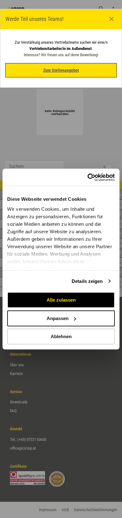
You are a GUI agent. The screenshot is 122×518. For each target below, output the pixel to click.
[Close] (112, 19)
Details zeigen (87, 281)
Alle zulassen (61, 300)
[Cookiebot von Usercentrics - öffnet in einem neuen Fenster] (88, 177)
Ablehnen (61, 336)
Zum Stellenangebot (61, 70)
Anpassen (58, 318)
